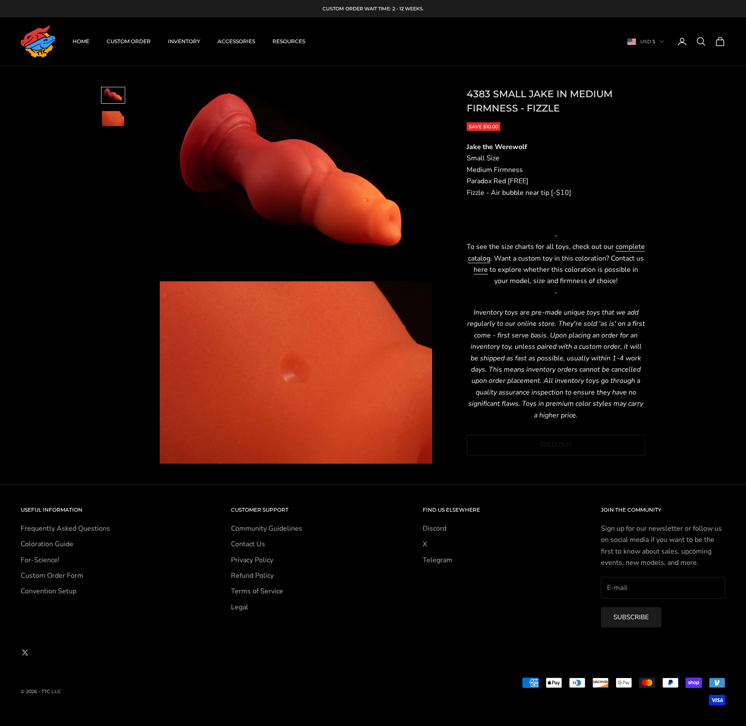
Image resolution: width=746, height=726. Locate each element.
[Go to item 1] (113, 95)
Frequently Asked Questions (65, 528)
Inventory (184, 41)
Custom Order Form (52, 575)
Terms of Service (257, 591)
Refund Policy (252, 575)
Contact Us (248, 544)
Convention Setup (48, 591)
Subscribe (631, 617)
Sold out (556, 444)
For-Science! (40, 560)
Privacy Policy (252, 560)
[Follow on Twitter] (25, 652)
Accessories (236, 41)
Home (81, 41)
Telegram (437, 560)
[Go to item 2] (113, 118)
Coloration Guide (47, 544)
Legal (239, 607)
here (481, 269)
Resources (288, 41)
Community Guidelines (266, 528)
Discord (434, 528)
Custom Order (129, 41)
